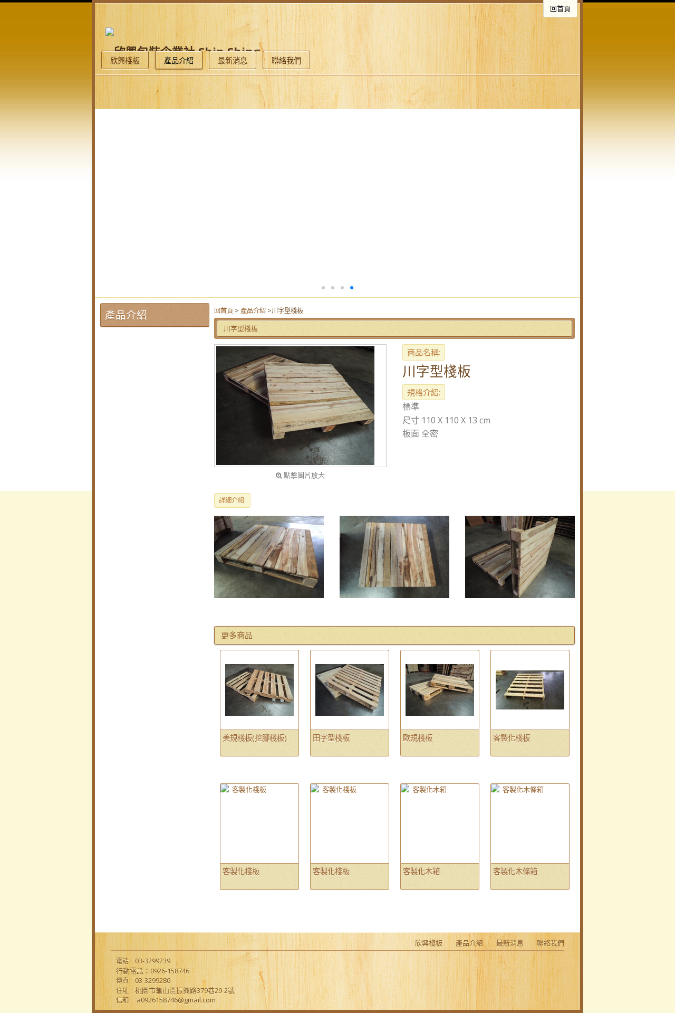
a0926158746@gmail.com (176, 1000)
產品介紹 (253, 310)
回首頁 (223, 310)
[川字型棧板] (300, 405)
